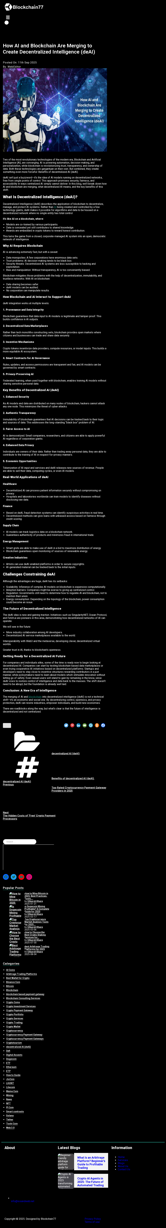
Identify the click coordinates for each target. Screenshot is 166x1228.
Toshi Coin (12, 1123)
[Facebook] (103, 725)
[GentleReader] (91, 725)
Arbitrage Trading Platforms (21, 974)
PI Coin (10, 1107)
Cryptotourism (14, 1042)
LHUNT (10, 1083)
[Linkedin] (78, 725)
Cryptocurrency (14, 1030)
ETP (8, 1071)
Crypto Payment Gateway (19, 1010)
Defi (8, 1051)
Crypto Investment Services (21, 1006)
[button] (83, 17)
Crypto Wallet (13, 1026)
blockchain (35, 696)
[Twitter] (66, 725)
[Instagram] (29, 877)
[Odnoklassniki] (97, 725)
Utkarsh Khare (35, 901)
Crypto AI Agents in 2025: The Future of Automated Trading (90, 1182)
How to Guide (13, 1075)
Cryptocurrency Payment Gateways (25, 1038)
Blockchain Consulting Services (23, 998)
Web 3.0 (10, 1127)
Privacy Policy (93, 1218)
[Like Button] (7, 725)
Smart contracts (15, 1111)
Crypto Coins (13, 1002)
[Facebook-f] (9, 1209)
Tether (9, 1119)
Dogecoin (11, 1059)
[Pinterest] (72, 725)
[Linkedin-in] (26, 1209)
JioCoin (10, 1079)
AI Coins (10, 970)
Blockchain (12, 990)
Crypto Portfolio (15, 1014)
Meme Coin (12, 1091)
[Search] (28, 857)
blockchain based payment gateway (25, 994)
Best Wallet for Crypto (18, 978)
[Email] (85, 725)
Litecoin (10, 1087)
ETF (8, 1063)
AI (55, 207)
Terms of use (92, 1221)
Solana (10, 1115)
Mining (9, 1095)
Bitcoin (10, 986)
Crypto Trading (14, 1022)
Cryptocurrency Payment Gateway (24, 1034)
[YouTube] (21, 877)
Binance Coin (13, 982)
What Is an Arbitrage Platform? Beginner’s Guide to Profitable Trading (91, 1162)
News (9, 1099)
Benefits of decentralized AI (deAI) (73, 778)
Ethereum (11, 1067)
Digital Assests (14, 1055)
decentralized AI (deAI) (66, 753)
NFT (8, 1103)
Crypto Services (14, 1018)
